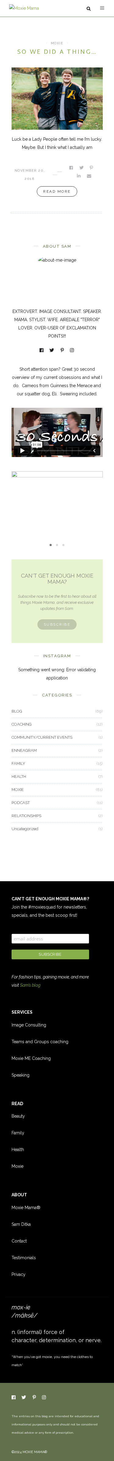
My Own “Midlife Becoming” (57, 506)
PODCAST (21, 802)
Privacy (19, 1274)
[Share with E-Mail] (89, 176)
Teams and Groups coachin (39, 1041)
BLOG (17, 711)
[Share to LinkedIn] (79, 176)
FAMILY (18, 763)
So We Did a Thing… (57, 52)
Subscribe (57, 624)
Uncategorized (25, 829)
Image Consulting (29, 1025)
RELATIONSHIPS (26, 815)
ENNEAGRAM (24, 750)
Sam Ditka (21, 1224)
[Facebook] (42, 351)
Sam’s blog (30, 985)
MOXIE (57, 43)
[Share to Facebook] (71, 167)
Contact (19, 1241)
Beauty (18, 1116)
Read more (57, 191)
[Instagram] (72, 351)
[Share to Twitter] (82, 167)
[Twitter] (52, 351)
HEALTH (19, 776)
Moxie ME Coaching (31, 1058)
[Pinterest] (62, 351)
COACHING (22, 724)
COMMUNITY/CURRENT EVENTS (42, 737)
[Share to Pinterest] (92, 167)
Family (18, 1132)
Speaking (20, 1075)
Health (18, 1149)
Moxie (17, 1166)
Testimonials (24, 1257)
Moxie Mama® (26, 1207)
